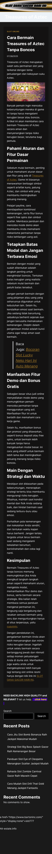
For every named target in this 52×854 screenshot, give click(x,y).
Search (7, 711)
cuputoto (12, 626)
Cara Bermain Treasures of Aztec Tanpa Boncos (25, 43)
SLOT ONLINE (13, 31)
